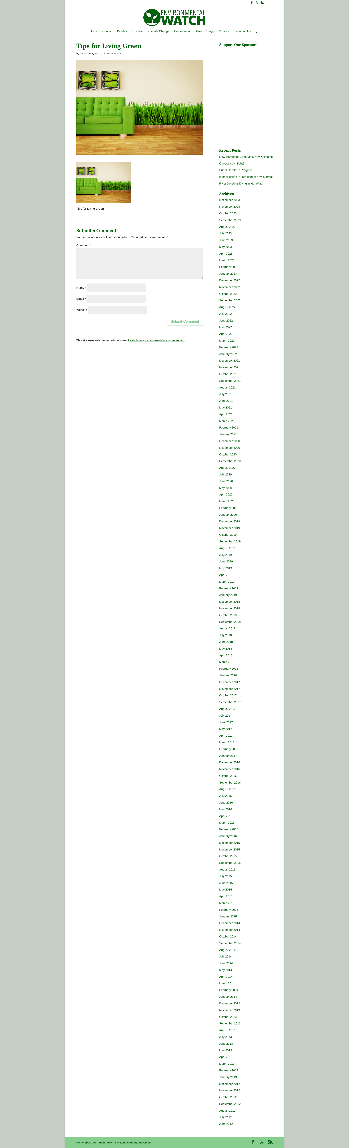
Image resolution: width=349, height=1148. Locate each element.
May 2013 (225, 1050)
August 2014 (227, 949)
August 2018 (227, 628)
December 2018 (229, 601)
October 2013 (228, 1016)
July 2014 (225, 956)
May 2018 (225, 648)
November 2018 (229, 608)
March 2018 (226, 661)
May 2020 (225, 487)
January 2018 (228, 675)
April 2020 (225, 494)
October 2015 (228, 856)
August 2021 (227, 387)
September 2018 (230, 621)
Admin (83, 53)
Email (81, 298)
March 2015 (226, 903)
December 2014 (229, 923)
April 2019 (225, 574)
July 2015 (225, 876)
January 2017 (228, 755)
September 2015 (230, 862)
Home (94, 31)
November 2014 (229, 929)
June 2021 (226, 400)
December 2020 (229, 441)
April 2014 (225, 976)
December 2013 (229, 1003)
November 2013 (229, 1010)
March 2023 (226, 260)
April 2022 (225, 333)
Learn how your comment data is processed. (156, 340)
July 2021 (225, 394)
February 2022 (228, 347)
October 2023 (228, 213)
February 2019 (228, 588)
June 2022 (226, 320)
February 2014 (228, 990)
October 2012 (228, 1097)
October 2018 (228, 615)
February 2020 (228, 507)
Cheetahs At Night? (231, 163)
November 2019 (229, 528)
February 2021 (228, 427)
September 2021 (230, 380)
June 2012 (226, 1123)
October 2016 (228, 775)
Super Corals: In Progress (235, 170)
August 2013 (227, 1030)
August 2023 (227, 226)
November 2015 (229, 849)
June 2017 (226, 722)
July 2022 (225, 313)
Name (81, 287)
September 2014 (230, 943)
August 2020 (227, 467)
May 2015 (225, 889)
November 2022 (229, 287)
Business (138, 31)
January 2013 (228, 1077)
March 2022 (226, 340)
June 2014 (226, 963)
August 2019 (227, 548)
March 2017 (226, 742)
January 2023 (228, 273)
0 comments (114, 53)
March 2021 (226, 421)
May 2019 (225, 568)
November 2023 (229, 206)
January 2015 (228, 916)
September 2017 (230, 702)
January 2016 (228, 836)
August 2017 (227, 708)
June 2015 (226, 883)
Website (81, 309)
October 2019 (228, 534)
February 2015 (228, 909)
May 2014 (225, 969)
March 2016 (226, 822)
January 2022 (228, 354)
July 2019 (225, 554)
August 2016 (227, 789)
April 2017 (225, 735)
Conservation (182, 31)
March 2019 (226, 581)
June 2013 (226, 1043)
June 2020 (226, 481)
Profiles (122, 31)
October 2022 (228, 293)
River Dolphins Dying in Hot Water (241, 183)
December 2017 (229, 682)
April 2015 (225, 896)
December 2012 (229, 1083)
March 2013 (226, 1063)
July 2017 (225, 715)
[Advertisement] (246, 71)
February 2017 (228, 749)
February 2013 (228, 1070)
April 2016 (225, 816)
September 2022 (230, 300)
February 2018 (228, 668)
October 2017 (228, 695)
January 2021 (228, 434)
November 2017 (229, 688)
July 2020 (225, 474)
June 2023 (226, 240)
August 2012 (227, 1110)
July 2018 (225, 635)
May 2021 (225, 407)
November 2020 (229, 447)
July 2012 (225, 1117)
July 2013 (225, 1036)
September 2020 (230, 461)
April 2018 (225, 655)
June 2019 (226, 561)
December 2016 (229, 762)
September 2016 (230, 782)
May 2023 (225, 246)
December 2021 (229, 360)
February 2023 (228, 266)
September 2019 (230, 541)
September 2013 (230, 1023)
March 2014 (226, 983)
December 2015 (229, 842)
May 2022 (225, 327)
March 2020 (226, 501)
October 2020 (228, 454)
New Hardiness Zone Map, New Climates (246, 156)
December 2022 (229, 280)
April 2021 (225, 414)
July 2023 (225, 233)
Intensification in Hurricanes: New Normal (246, 176)
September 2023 (230, 220)
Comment (83, 245)
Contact (107, 31)
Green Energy (205, 31)
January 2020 (228, 514)
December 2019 (229, 521)
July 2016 (225, 795)
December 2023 (229, 199)
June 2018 (226, 641)
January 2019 (228, 594)
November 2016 (229, 769)
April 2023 (225, 253)
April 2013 (225, 1056)
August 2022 (227, 307)
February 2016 (228, 829)
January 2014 (228, 996)
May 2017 (225, 728)
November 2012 (229, 1090)
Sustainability (242, 31)
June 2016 (226, 802)
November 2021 (229, 367)
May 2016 (225, 809)
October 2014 (228, 936)
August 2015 (227, 869)
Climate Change (158, 31)
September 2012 (230, 1103)
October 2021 (228, 374)
